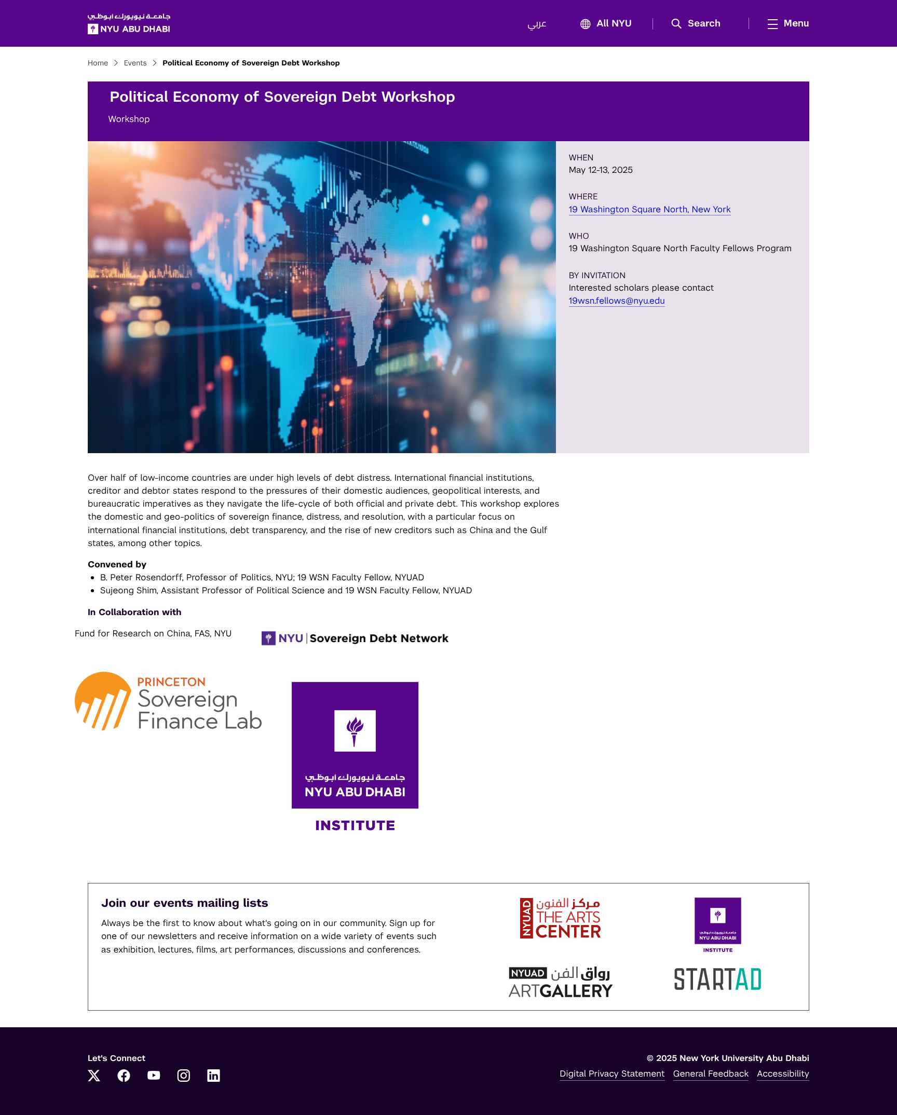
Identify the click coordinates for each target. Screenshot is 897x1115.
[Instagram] (184, 1076)
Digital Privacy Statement (612, 1073)
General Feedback (711, 1073)
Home (98, 63)
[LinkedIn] (214, 1076)
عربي (537, 24)
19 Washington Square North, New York (650, 209)
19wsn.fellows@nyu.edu (617, 300)
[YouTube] (154, 1076)
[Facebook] (124, 1076)
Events (135, 63)
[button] (699, 24)
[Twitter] (94, 1076)
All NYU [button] (614, 24)
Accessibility (783, 1073)
